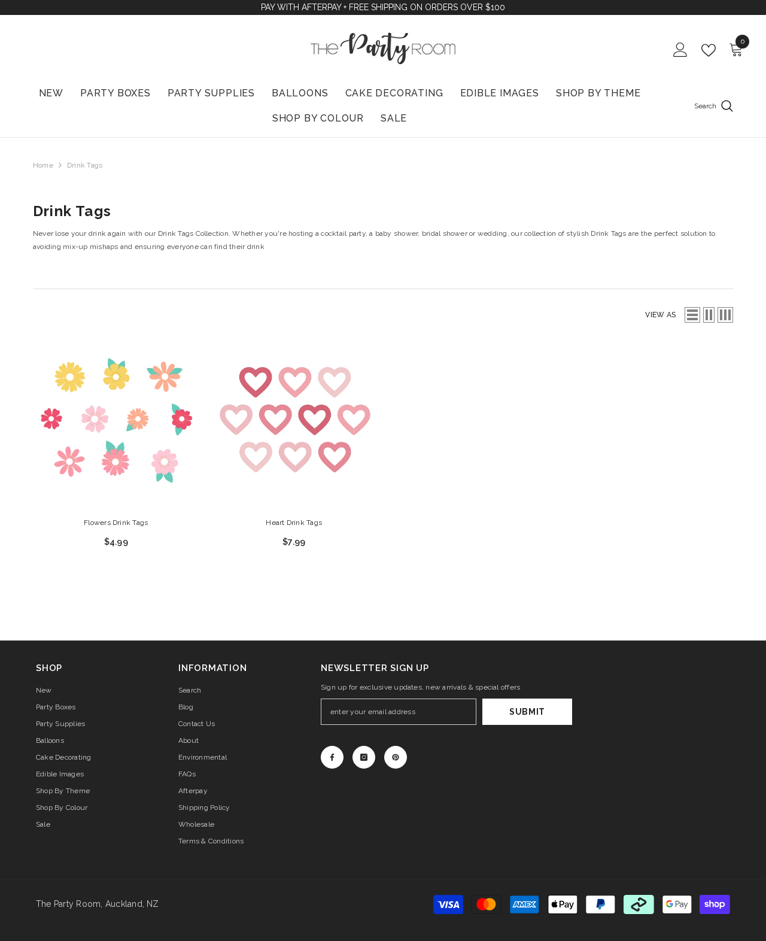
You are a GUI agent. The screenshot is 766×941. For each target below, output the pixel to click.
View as (660, 315)
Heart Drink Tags (294, 522)
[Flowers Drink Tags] (116, 424)
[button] (692, 315)
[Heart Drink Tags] (294, 424)
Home (43, 165)
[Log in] (680, 50)
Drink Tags (84, 165)
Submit (527, 712)
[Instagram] (363, 757)
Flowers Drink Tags (116, 522)
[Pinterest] (395, 757)
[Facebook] (332, 757)
